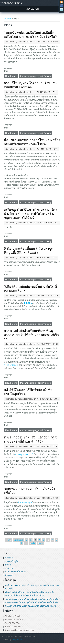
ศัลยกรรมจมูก (25, 502)
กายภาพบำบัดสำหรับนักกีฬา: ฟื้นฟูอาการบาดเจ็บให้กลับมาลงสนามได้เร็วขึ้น (31, 335)
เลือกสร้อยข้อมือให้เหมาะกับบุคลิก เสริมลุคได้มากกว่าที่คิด (29, 592)
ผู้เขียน (8, 565)
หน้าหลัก (7, 19)
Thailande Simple (11, 3)
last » (40, 543)
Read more (11, 76)
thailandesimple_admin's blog (35, 76)
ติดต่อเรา (9, 575)
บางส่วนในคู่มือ (11, 561)
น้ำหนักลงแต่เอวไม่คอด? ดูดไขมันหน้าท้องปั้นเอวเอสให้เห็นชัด (31, 599)
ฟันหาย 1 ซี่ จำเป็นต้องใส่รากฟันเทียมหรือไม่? (24, 595)
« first (8, 540)
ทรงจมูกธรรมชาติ (24, 454)
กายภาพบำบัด (11, 365)
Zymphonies (17, 639)
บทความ (9, 568)
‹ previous (18, 540)
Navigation (32, 9)
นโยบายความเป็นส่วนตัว (16, 572)
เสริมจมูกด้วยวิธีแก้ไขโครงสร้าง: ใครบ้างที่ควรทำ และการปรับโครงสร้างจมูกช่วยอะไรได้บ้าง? (30, 213)
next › (32, 543)
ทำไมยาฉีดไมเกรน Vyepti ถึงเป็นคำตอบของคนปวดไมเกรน (30, 606)
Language (8, 68)
